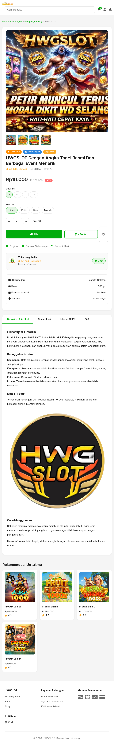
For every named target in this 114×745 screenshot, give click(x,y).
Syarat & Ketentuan (52, 701)
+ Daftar (82, 234)
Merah (48, 210)
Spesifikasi (44, 319)
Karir (7, 701)
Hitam (11, 210)
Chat (100, 260)
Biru (35, 210)
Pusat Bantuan (49, 696)
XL (33, 194)
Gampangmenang (33, 21)
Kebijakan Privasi (50, 706)
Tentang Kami (12, 696)
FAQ (87, 319)
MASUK (34, 234)
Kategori (17, 21)
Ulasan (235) (67, 319)
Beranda (6, 21)
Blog (7, 706)
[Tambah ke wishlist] (103, 234)
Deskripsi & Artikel (18, 319)
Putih (24, 210)
